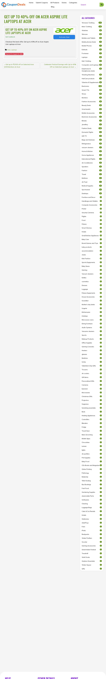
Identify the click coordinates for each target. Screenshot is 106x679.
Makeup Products (91, 339)
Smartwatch (91, 109)
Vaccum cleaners (91, 274)
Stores (64, 3)
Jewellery (91, 124)
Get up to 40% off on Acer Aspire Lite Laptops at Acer (26, 31)
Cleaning (91, 504)
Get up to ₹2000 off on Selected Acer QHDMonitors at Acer (19, 65)
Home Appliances (91, 155)
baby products (91, 247)
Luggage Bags (91, 507)
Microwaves (91, 393)
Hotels (91, 232)
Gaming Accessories (91, 546)
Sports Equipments (91, 262)
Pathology (91, 473)
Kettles (91, 278)
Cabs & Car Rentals (91, 511)
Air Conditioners (91, 163)
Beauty (91, 121)
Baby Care (91, 239)
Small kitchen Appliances (91, 236)
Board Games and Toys (91, 243)
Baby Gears (91, 266)
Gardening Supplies (91, 492)
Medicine (91, 358)
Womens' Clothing (91, 23)
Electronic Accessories (91, 117)
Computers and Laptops (91, 65)
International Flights (91, 159)
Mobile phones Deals (91, 42)
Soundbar (91, 301)
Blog (52, 7)
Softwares (91, 500)
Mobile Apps (91, 438)
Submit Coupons (42, 3)
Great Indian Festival (91, 550)
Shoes (91, 94)
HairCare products (91, 78)
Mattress (91, 178)
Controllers (91, 419)
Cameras (91, 385)
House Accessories (91, 297)
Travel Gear (91, 431)
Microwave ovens (91, 320)
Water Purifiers (91, 538)
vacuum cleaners (91, 147)
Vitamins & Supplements (91, 82)
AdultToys (91, 523)
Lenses (91, 446)
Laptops (14, 50)
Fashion (91, 170)
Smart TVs (91, 90)
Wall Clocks (91, 557)
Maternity (91, 477)
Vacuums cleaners (91, 331)
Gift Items (91, 377)
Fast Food (91, 488)
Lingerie (91, 308)
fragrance (91, 404)
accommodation (91, 251)
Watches (91, 30)
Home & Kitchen (91, 151)
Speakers (91, 167)
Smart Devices (91, 228)
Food (91, 220)
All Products (54, 3)
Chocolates (91, 442)
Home (31, 3)
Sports (91, 335)
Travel (91, 174)
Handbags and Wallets (91, 201)
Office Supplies (91, 343)
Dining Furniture (91, 324)
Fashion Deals (91, 128)
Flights (91, 216)
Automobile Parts (91, 496)
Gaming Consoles (91, 347)
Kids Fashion (91, 258)
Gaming (91, 270)
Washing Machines (91, 75)
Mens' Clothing (91, 27)
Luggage (91, 289)
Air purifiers (91, 454)
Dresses (91, 285)
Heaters (91, 350)
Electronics (91, 86)
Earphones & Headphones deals (91, 70)
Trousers (91, 370)
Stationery (91, 519)
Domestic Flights (91, 132)
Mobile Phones (91, 46)
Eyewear (91, 389)
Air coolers (91, 373)
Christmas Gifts (91, 396)
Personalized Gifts (91, 381)
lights (91, 450)
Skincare (91, 34)
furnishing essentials (91, 408)
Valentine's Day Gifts (91, 366)
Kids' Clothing (91, 61)
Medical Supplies (91, 186)
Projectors (91, 400)
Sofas (91, 362)
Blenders (91, 423)
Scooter (91, 542)
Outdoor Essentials (91, 561)
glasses (91, 354)
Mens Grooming (91, 435)
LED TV (91, 136)
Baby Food (91, 461)
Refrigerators (91, 144)
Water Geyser (91, 565)
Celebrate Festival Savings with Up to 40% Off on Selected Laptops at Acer (60, 65)
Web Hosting (91, 481)
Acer (8, 50)
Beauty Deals (91, 105)
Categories (73, 3)
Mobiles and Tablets (91, 38)
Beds (91, 412)
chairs (91, 255)
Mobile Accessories (91, 113)
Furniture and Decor (91, 197)
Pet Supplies (91, 458)
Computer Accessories (91, 205)
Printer (91, 209)
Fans (91, 527)
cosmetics (91, 281)
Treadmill (91, 553)
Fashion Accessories (91, 101)
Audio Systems (91, 327)
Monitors (91, 98)
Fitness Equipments (91, 293)
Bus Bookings (91, 484)
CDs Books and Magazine (91, 465)
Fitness (91, 224)
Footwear (91, 53)
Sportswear (91, 190)
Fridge (91, 427)
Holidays (91, 316)
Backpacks (91, 534)
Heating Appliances (91, 416)
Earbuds (91, 50)
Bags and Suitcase (91, 140)
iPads (91, 530)
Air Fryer (91, 182)
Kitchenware (91, 312)
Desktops (91, 193)
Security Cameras (91, 213)
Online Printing (91, 469)
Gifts (91, 569)
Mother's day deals (91, 304)
